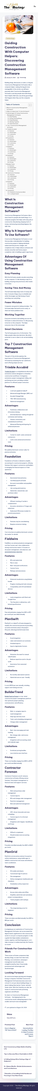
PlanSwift (10, 155)
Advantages (13, 132)
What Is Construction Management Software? (17, 108)
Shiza (9, 1014)
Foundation (10, 138)
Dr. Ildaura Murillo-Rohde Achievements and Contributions (18, 1067)
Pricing (11, 136)
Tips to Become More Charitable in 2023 (18, 1054)
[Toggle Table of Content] (29, 105)
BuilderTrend (11, 164)
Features (11, 131)
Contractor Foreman (14, 173)
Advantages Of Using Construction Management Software (17, 114)
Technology (10, 38)
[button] (11, 1018)
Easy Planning (13, 116)
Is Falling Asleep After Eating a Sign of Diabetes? (17, 1060)
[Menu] (35, 6)
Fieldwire (9, 146)
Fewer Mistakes (14, 120)
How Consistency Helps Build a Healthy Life (17, 1048)
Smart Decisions (14, 123)
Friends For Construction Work (17, 192)
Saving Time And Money (16, 118)
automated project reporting (13, 552)
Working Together (14, 122)
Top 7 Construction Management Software (17, 126)
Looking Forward (14, 194)
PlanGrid (9, 181)
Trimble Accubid (12, 129)
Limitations (13, 134)
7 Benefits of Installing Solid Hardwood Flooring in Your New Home (17, 1074)
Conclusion (11, 190)
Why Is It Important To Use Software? (18, 111)
